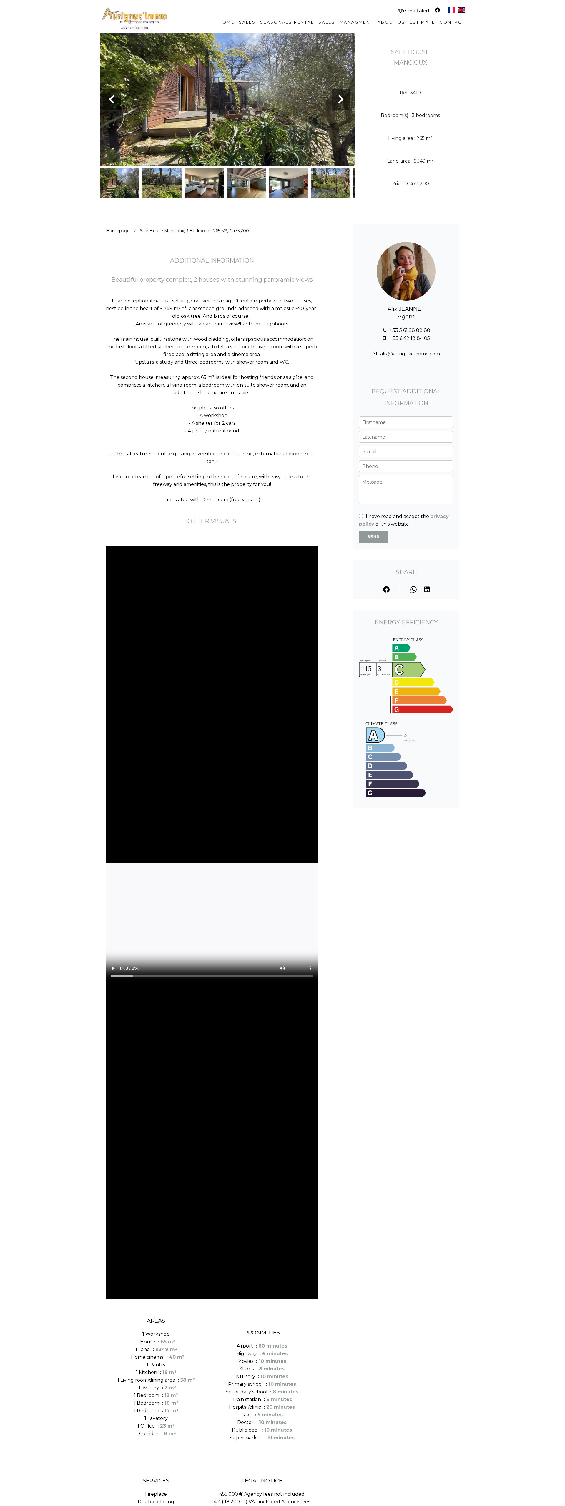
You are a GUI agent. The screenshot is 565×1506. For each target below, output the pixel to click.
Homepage (118, 230)
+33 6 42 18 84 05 (410, 338)
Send (374, 537)
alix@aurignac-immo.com (410, 354)
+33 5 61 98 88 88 (410, 330)
